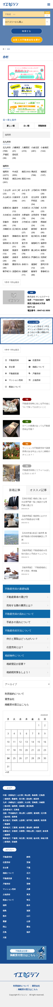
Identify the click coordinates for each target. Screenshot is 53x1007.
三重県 (14, 827)
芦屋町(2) (35, 257)
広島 (5, 932)
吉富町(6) (7, 207)
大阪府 (38, 831)
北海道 (16, 809)
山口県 (20, 795)
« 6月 (7, 772)
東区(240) (16, 178)
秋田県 (43, 820)
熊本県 (7, 806)
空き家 (12, 366)
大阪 (5, 937)
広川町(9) (16, 229)
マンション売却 (16, 380)
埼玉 (28, 900)
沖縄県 (42, 802)
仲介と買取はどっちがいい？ (22, 638)
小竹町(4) (26, 221)
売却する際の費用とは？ (20, 605)
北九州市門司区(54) (35, 201)
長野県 (14, 816)
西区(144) (26, 178)
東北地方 (6, 820)
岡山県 (27, 795)
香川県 (22, 799)
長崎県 (22, 806)
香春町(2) (45, 271)
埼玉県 (22, 838)
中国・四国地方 (9, 795)
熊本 (5, 916)
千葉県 (14, 838)
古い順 (26, 125)
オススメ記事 (38, 490)
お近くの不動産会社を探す (26, 39)
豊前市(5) (16, 264)
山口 (28, 916)
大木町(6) (7, 214)
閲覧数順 (42, 125)
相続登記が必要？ (16, 663)
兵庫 (28, 889)
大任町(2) (26, 207)
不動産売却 (14, 360)
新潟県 (36, 813)
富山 (28, 878)
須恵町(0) (16, 271)
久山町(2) (7, 197)
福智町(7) (35, 243)
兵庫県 (22, 831)
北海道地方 (7, 809)
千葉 (28, 867)
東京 (28, 894)
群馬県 (7, 841)
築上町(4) (35, 250)
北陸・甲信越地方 (10, 813)
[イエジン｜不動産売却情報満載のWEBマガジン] (24, 4)
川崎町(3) (7, 229)
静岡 (28, 857)
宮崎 (28, 883)
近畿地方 (6, 831)
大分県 (27, 802)
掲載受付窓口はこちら (17, 704)
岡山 (5, 926)
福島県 (36, 820)
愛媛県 (14, 799)
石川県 (43, 813)
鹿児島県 (30, 806)
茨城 (28, 862)
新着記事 (14, 490)
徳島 (5, 910)
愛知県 (29, 827)
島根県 (34, 795)
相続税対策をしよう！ (19, 672)
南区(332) (26, 171)
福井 (28, 932)
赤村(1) (25, 264)
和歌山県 (30, 831)
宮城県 (14, 820)
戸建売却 (36, 373)
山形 (28, 921)
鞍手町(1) (7, 271)
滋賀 (28, 910)
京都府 (14, 831)
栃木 (28, 905)
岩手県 (29, 820)
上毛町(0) (35, 190)
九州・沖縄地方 (9, 802)
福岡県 (14, 806)
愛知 (28, 926)
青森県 (7, 824)
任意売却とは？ (15, 647)
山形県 (22, 820)
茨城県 (14, 841)
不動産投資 (14, 373)
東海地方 (6, 827)
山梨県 (29, 813)
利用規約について (14, 693)
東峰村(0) (16, 236)
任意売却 (36, 360)
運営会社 (9, 699)
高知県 (29, 799)
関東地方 (6, 838)
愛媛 (5, 921)
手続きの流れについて (19, 622)
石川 (28, 873)
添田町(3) (7, 243)
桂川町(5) (35, 236)
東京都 (29, 838)
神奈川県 (44, 838)
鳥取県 (36, 799)
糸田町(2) (26, 257)
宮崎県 (34, 802)
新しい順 (11, 125)
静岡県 (36, 827)
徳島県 (7, 799)
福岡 (5, 905)
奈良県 (45, 831)
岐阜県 (22, 827)
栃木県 (36, 838)
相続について (38, 366)
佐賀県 (20, 802)
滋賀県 (7, 834)
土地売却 (36, 380)
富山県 (22, 813)
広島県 (42, 795)
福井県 (7, 816)
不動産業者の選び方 (17, 596)
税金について (15, 386)
